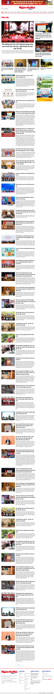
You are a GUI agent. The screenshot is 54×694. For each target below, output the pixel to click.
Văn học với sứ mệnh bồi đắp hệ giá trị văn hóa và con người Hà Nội (7, 69)
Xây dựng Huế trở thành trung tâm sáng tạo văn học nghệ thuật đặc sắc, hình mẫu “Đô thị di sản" (25, 212)
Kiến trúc (25, 685)
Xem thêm (18, 664)
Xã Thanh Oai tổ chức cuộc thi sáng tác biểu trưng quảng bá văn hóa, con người (25, 149)
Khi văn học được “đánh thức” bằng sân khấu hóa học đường (25, 198)
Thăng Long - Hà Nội (25, 12)
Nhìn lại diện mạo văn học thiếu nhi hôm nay (25, 185)
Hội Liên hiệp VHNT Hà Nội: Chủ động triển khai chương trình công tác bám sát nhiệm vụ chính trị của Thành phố (43, 36)
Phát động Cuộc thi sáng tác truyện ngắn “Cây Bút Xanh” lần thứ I (25, 412)
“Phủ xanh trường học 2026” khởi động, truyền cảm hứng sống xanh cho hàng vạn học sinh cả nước (25, 301)
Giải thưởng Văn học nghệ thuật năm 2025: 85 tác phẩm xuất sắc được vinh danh (24, 399)
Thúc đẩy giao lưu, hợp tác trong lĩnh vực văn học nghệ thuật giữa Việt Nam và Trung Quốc (25, 262)
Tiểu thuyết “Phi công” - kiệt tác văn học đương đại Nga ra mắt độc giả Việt (33, 69)
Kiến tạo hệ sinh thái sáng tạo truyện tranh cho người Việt (24, 76)
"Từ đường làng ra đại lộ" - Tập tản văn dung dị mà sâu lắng (24, 324)
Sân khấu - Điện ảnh (35, 12)
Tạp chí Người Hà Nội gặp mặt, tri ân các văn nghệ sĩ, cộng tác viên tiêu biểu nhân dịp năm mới (25, 347)
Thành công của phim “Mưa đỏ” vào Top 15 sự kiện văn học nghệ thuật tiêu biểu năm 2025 (25, 451)
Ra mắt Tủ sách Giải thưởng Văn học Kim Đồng (25, 249)
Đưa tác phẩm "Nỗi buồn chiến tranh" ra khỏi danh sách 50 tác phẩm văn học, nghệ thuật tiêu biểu (25, 425)
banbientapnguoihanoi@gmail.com (36, 680)
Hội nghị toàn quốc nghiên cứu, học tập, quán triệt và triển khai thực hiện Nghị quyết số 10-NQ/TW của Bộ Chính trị (20, 70)
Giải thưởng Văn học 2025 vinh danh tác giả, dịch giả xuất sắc (25, 313)
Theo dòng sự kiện (6, 12)
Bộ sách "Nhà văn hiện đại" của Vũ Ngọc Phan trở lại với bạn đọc (25, 90)
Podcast (30, 12)
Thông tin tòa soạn (45, 673)
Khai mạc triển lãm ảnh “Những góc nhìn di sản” (25, 174)
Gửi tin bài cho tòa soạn (45, 675)
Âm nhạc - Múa (26, 683)
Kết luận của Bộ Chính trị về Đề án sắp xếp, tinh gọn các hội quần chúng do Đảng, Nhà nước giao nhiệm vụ (25, 438)
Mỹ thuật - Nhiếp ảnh (43, 12)
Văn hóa (11, 12)
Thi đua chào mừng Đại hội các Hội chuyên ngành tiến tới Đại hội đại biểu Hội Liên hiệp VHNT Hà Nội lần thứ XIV (25, 274)
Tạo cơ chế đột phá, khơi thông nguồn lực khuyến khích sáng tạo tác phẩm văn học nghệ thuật (25, 289)
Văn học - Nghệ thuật (17, 12)
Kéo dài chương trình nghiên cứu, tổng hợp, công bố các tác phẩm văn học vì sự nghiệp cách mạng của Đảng (25, 372)
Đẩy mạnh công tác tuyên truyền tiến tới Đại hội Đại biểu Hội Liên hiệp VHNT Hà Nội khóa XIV (25, 223)
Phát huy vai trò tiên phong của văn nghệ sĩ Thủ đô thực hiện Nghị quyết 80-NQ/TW (25, 112)
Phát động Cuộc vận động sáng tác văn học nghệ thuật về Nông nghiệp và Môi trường (25, 237)
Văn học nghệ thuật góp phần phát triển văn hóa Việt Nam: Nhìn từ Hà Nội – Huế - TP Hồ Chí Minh (25, 162)
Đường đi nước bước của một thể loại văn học (25, 101)
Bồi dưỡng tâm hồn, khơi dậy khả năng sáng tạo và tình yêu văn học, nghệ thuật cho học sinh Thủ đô (17, 46)
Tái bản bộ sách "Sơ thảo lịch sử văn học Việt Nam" (25, 358)
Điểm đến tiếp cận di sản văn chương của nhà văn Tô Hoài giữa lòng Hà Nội (25, 386)
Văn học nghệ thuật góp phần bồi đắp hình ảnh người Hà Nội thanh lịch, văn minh (43, 54)
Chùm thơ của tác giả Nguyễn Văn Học (46, 69)
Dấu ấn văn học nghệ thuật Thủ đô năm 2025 (25, 335)
